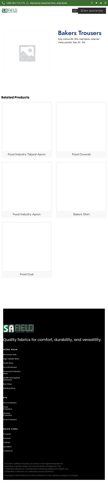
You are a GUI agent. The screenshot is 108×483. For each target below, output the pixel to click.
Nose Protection (10, 419)
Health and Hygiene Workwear (11, 378)
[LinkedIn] (101, 3)
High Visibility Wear (11, 359)
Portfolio (6, 442)
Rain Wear (7, 384)
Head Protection (7, 408)
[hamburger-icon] (75, 11)
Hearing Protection (7, 414)
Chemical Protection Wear (12, 372)
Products (7, 434)
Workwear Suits (9, 354)
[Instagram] (105, 3)
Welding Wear (9, 388)
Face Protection (10, 402)
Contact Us (8, 451)
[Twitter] (96, 3)
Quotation (7, 446)
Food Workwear (10, 367)
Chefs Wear (8, 363)
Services (7, 438)
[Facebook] (92, 3)
